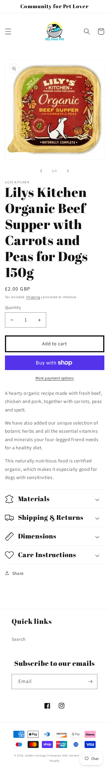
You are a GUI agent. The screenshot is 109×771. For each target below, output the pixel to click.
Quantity (13, 307)
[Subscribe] (90, 681)
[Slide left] (41, 170)
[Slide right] (68, 170)
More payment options (54, 378)
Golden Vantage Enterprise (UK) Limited (52, 755)
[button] (8, 31)
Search (19, 639)
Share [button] (18, 573)
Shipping (33, 297)
